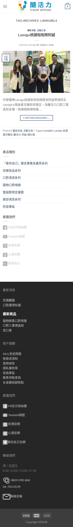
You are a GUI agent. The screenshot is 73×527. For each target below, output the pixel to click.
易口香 (7, 330)
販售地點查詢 (12, 377)
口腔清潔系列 (12, 177)
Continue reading (36, 117)
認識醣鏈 (9, 300)
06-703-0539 (11, 486)
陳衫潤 (31, 134)
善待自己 (14, 263)
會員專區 (9, 373)
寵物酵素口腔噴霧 (15, 320)
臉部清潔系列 (12, 199)
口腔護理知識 (12, 305)
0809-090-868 (20, 480)
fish (51, 45)
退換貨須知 (10, 358)
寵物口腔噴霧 (12, 185)
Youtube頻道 (16, 236)
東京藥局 (8, 134)
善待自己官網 (16, 442)
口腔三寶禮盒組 (13, 325)
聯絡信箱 (16, 496)
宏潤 (65, 130)
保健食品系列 (12, 170)
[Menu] (5, 6)
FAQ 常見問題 (12, 354)
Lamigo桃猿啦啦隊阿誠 (36, 35)
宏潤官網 (14, 245)
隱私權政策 (10, 368)
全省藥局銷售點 (13, 382)
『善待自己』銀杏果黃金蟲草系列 (25, 163)
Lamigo (58, 130)
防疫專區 (9, 206)
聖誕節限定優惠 (13, 192)
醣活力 (17, 134)
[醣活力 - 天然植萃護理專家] (36, 6)
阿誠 (24, 134)
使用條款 (9, 363)
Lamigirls (48, 130)
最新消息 (31, 30)
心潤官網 (14, 254)
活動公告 (41, 30)
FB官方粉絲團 (17, 227)
